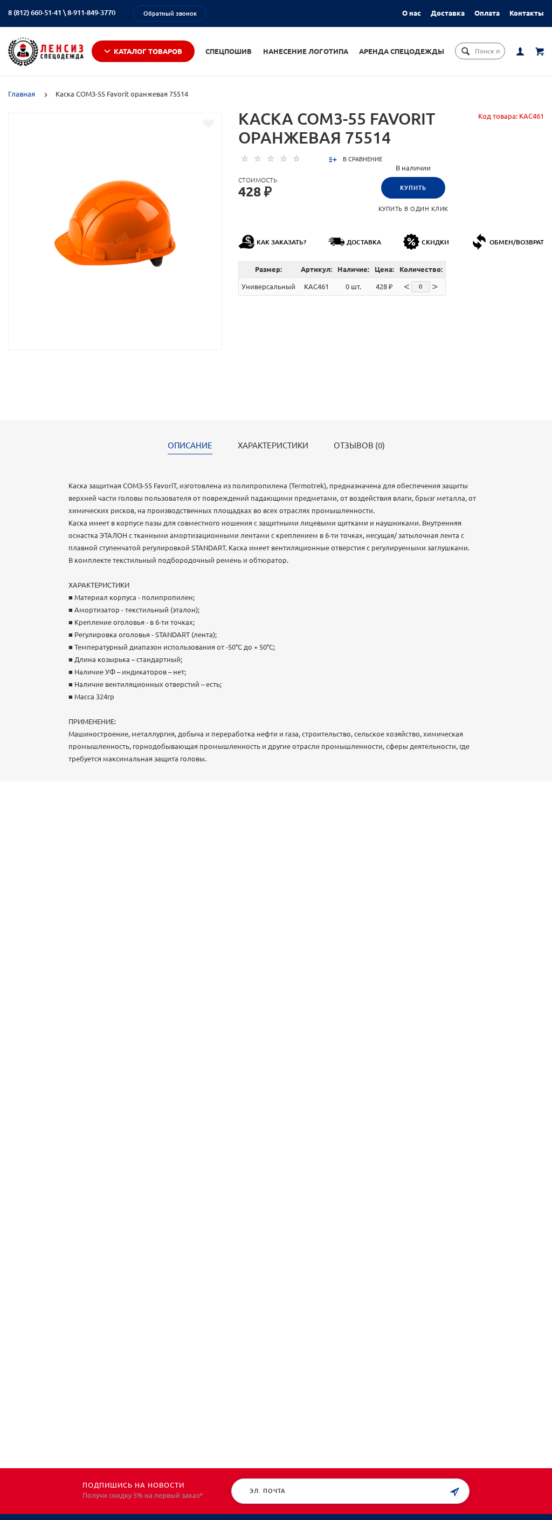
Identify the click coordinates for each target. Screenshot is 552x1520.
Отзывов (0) (359, 445)
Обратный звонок (170, 13)
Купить (413, 188)
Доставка (448, 13)
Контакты (526, 13)
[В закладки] (208, 123)
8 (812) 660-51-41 (34, 12)
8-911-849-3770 (91, 12)
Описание (190, 445)
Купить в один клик (413, 209)
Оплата (487, 13)
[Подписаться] (454, 1492)
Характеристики (273, 445)
